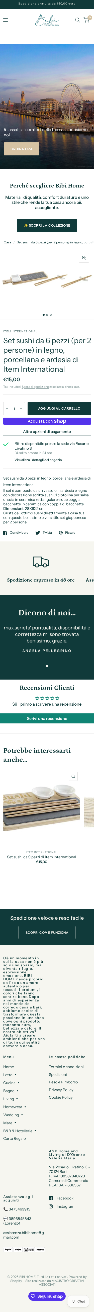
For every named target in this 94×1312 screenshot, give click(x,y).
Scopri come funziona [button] (47, 932)
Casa (7, 242)
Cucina (9, 1082)
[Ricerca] (77, 20)
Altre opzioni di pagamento (47, 431)
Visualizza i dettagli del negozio (38, 459)
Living (8, 1098)
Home (8, 1066)
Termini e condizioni (66, 1066)
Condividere (19, 533)
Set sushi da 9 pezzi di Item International (41, 857)
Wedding (11, 1114)
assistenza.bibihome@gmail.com (23, 1235)
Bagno (9, 1090)
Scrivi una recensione (47, 718)
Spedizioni (58, 1074)
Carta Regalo (14, 1138)
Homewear (12, 1106)
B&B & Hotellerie (17, 1131)
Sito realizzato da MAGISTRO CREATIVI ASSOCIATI (54, 1283)
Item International (41, 852)
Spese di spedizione (35, 387)
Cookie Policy (61, 1097)
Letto (8, 1074)
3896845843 (20, 1218)
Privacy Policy (61, 1089)
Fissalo (70, 533)
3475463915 (19, 1209)
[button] (21, 148)
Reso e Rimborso (63, 1082)
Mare (7, 1122)
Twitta (47, 533)
